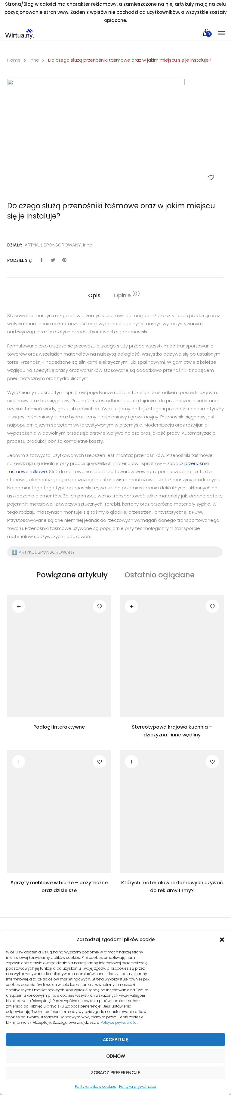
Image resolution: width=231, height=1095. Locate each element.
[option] (115, 134)
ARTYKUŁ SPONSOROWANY (53, 245)
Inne (34, 60)
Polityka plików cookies (95, 1086)
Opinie (122, 295)
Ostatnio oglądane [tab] (160, 575)
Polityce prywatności (118, 1022)
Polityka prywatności (137, 1086)
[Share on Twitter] (53, 260)
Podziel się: (19, 260)
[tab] (94, 295)
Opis (94, 295)
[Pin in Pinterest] (64, 260)
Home (14, 60)
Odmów (115, 1056)
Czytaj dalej (18, 606)
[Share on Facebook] (41, 260)
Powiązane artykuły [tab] (72, 575)
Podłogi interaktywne (59, 726)
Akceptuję (115, 1039)
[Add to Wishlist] (211, 177)
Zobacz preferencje (115, 1072)
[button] (222, 940)
